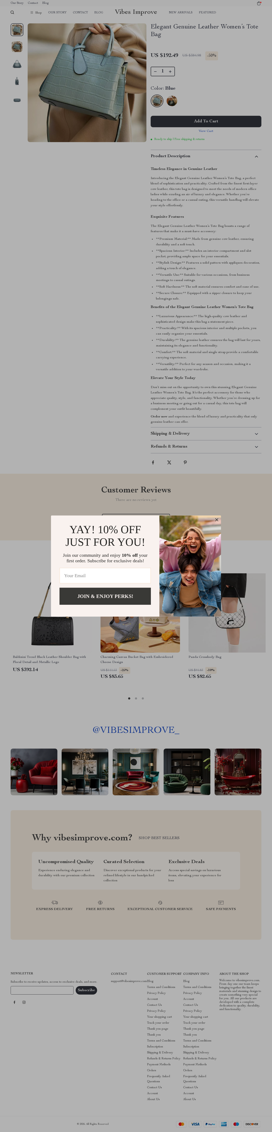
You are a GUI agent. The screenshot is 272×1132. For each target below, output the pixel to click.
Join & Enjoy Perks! (105, 596)
